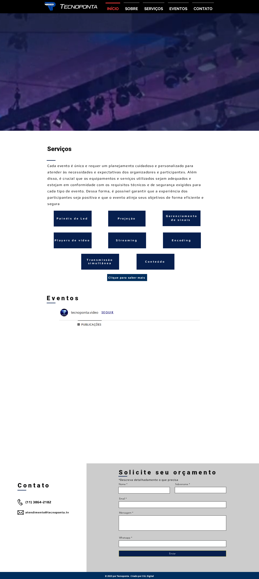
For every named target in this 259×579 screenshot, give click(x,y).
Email (122, 498)
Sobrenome (181, 484)
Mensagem (125, 512)
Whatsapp (124, 537)
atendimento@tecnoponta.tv (47, 512)
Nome (122, 484)
